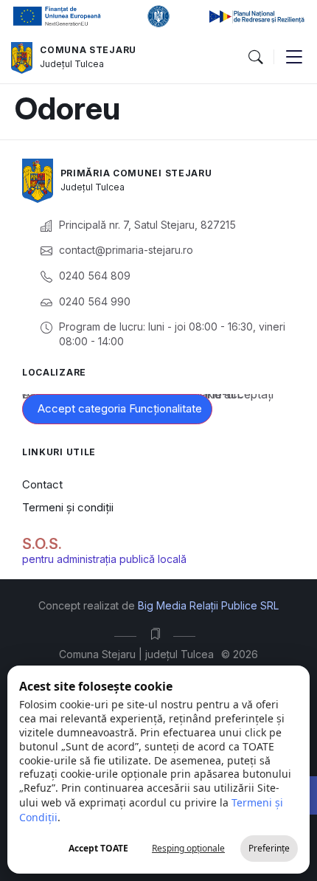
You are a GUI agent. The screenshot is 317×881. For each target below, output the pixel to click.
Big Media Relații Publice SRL (208, 605)
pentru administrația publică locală (104, 559)
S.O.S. (42, 544)
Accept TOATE (98, 848)
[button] (255, 57)
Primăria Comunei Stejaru (136, 173)
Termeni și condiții (68, 507)
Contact (42, 484)
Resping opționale (188, 848)
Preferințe (269, 848)
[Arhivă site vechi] (159, 634)
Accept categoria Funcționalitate (120, 408)
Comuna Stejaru (88, 49)
